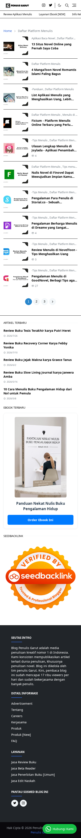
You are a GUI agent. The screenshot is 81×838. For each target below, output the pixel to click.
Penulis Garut (40, 832)
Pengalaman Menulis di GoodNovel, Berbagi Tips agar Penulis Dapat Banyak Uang (54, 280)
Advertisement (21, 703)
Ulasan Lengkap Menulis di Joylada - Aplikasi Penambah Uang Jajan (53, 150)
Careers (16, 716)
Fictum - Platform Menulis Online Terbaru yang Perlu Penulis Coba (51, 125)
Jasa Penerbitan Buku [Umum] (33, 775)
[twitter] (50, 5)
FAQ (14, 741)
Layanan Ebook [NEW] (52, 14)
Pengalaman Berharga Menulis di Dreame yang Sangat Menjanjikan (54, 227)
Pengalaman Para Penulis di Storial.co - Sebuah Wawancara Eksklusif (52, 202)
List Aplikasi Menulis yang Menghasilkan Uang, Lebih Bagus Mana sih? (51, 99)
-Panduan (37, 89)
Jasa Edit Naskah (23, 781)
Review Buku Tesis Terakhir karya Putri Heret (37, 331)
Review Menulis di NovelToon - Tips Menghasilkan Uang (54, 252)
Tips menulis (70, 167)
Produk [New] (21, 735)
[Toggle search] (67, 5)
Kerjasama (19, 722)
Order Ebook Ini (40, 520)
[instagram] (43, 5)
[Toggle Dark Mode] (59, 5)
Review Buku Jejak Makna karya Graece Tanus (37, 360)
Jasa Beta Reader (23, 768)
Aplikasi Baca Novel (43, 38)
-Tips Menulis (40, 140)
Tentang (17, 710)
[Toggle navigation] (74, 5)
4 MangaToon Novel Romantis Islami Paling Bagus (54, 72)
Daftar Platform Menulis (46, 64)
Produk (16, 728)
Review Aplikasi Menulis (17, 14)
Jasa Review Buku (23, 762)
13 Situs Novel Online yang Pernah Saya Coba (51, 46)
